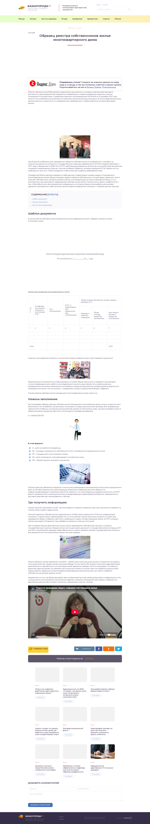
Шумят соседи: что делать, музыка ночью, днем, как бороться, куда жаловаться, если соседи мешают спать (47, 731)
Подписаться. (109, 87)
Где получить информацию (42, 205)
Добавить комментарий (40, 805)
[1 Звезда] (86, 658)
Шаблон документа (39, 199)
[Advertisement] (75, 63)
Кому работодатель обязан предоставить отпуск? (103, 690)
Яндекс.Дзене (94, 87)
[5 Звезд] (92, 658)
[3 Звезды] (89, 658)
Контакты (105, 5)
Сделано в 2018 (119, 818)
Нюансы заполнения (39, 202)
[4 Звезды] (91, 658)
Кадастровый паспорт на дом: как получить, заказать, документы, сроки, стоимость (101, 731)
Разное (37, 685)
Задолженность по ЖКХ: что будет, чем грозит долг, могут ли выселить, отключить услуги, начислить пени (75, 693)
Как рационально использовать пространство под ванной (74, 8)
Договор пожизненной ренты (73, 729)
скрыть (52, 194)
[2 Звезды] (87, 658)
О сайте (98, 5)
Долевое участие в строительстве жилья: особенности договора (45, 768)
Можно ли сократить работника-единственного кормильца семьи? (47, 691)
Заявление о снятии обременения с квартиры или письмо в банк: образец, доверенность (74, 769)
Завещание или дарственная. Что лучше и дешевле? (102, 768)
